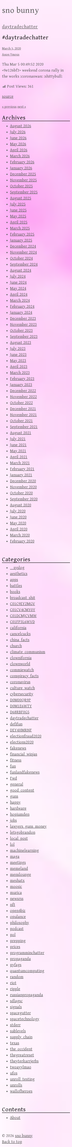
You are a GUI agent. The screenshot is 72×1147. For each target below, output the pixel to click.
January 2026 (21, 168)
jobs (13, 820)
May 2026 (18, 144)
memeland (19, 868)
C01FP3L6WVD (22, 622)
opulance (18, 917)
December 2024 (23, 246)
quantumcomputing (27, 971)
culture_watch (22, 688)
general (16, 784)
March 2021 (20, 463)
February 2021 (22, 469)
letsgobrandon (22, 832)
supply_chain (21, 1037)
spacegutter (20, 1013)
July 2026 (18, 132)
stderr (15, 1025)
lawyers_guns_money (28, 826)
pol (13, 935)
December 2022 (23, 391)
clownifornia (21, 658)
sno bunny (20, 10)
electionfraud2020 (25, 736)
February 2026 (22, 162)
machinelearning (24, 850)
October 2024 (21, 258)
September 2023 (24, 336)
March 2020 (20, 535)
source (7, 96)
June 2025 (18, 210)
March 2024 (20, 300)
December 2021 (23, 409)
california (18, 628)
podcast (17, 929)
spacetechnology (24, 1019)
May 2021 (18, 451)
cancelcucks (20, 634)
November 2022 (23, 397)
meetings (18, 862)
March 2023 (20, 372)
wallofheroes (21, 1091)
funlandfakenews (25, 772)
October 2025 (21, 186)
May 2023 (18, 360)
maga (14, 856)
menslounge (20, 874)
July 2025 (18, 204)
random (16, 977)
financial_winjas (23, 754)
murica (16, 892)
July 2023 (18, 348)
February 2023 (22, 379)
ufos (13, 1073)
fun (13, 766)
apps (14, 580)
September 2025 (24, 192)
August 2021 (20, 433)
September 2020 (24, 499)
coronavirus (20, 682)
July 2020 (18, 511)
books (15, 592)
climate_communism (27, 652)
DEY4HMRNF (21, 730)
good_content (22, 790)
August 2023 (20, 342)
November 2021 (23, 415)
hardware (18, 808)
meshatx (17, 880)
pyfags (15, 965)
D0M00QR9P (20, 700)
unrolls (16, 1085)
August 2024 (20, 270)
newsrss (16, 898)
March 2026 (20, 156)
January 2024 (21, 312)
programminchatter (27, 953)
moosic (16, 886)
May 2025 (18, 216)
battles (16, 586)
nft (12, 904)
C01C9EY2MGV (22, 604)
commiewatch (22, 670)
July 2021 (18, 439)
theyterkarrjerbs (24, 1061)
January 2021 (21, 475)
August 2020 (20, 505)
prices (15, 947)
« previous (9, 107)
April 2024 (18, 294)
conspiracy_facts (24, 676)
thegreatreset (22, 1055)
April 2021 (18, 457)
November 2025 (23, 180)
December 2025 (23, 174)
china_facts (19, 640)
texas (14, 1043)
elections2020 (22, 742)
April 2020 (18, 529)
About (15, 1118)
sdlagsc (16, 1001)
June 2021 (18, 445)
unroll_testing (22, 1079)
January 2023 (21, 385)
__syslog (17, 567)
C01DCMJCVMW (23, 616)
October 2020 (21, 493)
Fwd (13, 778)
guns (14, 796)
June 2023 (18, 354)
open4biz (17, 910)
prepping (18, 941)
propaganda (20, 959)
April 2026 (18, 150)
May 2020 (18, 523)
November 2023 (23, 324)
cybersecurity (21, 694)
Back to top (12, 1142)
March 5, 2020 (11, 49)
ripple (15, 989)
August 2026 (20, 126)
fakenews (18, 748)
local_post (19, 838)
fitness (15, 760)
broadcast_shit (22, 598)
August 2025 (20, 198)
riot (13, 983)
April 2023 (18, 366)
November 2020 (23, 487)
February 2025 (22, 234)
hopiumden (19, 814)
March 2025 (20, 228)
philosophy (19, 923)
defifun (16, 724)
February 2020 (22, 541)
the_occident (21, 1049)
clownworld (20, 664)
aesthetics (18, 573)
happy (15, 802)
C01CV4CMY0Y (22, 610)
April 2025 (18, 222)
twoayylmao (20, 1067)
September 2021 (24, 427)
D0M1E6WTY (21, 706)
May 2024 (18, 288)
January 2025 (21, 240)
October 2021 (21, 421)
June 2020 (18, 517)
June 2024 (18, 282)
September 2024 (24, 264)
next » (21, 107)
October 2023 (21, 330)
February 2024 (22, 306)
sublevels (18, 1031)
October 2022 (21, 403)
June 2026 (18, 138)
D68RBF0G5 (19, 712)
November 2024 (23, 252)
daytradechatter (20, 26)
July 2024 (18, 276)
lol (12, 844)
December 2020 (23, 481)
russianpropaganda (26, 995)
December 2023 (23, 318)
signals (16, 1007)
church (16, 646)
